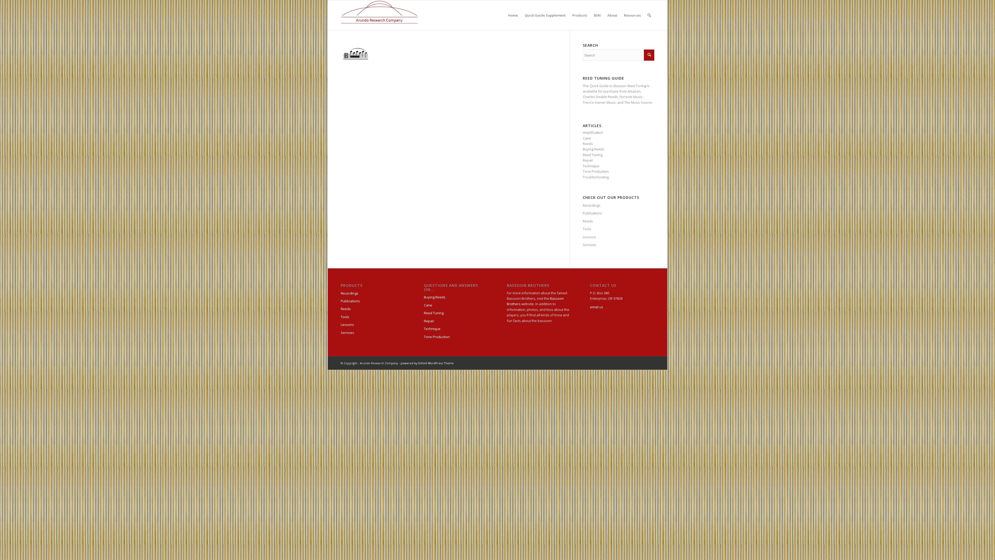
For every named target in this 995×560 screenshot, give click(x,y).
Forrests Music (631, 96)
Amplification (593, 132)
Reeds (588, 143)
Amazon (634, 91)
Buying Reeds (593, 149)
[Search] (649, 15)
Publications (592, 213)
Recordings (591, 205)
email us (596, 307)
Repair (588, 160)
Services (589, 244)
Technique (591, 166)
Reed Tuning (592, 154)
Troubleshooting (596, 177)
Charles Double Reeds (600, 96)
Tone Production (596, 171)
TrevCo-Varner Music (599, 102)
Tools (587, 229)
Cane (587, 138)
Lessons (589, 237)
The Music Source (638, 102)
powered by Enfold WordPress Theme (427, 363)
